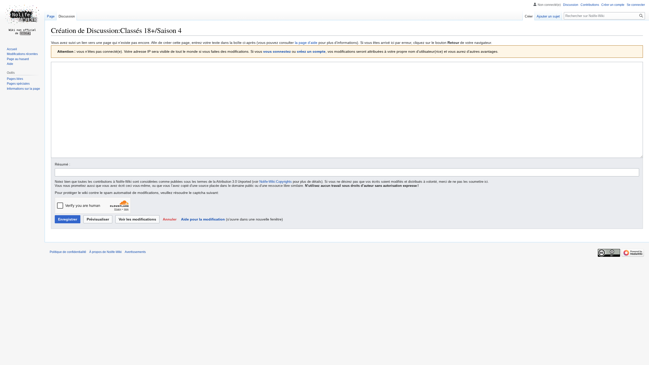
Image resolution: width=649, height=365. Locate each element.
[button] (169, 219)
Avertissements (135, 252)
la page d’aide (306, 43)
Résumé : (62, 164)
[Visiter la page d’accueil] (22, 20)
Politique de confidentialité (68, 252)
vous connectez (277, 51)
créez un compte (311, 51)
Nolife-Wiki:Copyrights (275, 182)
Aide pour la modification (203, 219)
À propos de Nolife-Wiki (105, 252)
